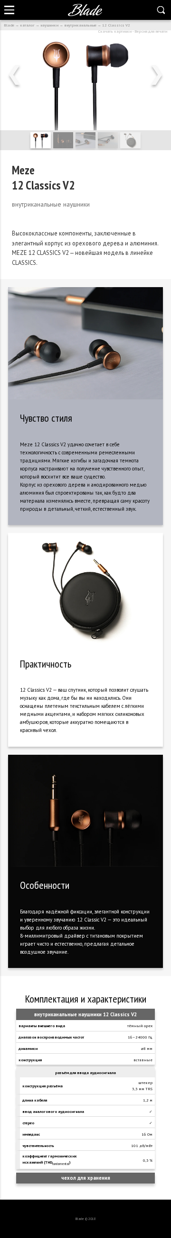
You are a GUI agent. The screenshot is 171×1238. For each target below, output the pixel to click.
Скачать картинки (115, 31)
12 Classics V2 (116, 24)
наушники (49, 24)
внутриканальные (80, 24)
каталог (27, 24)
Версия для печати (150, 31)
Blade (9, 24)
